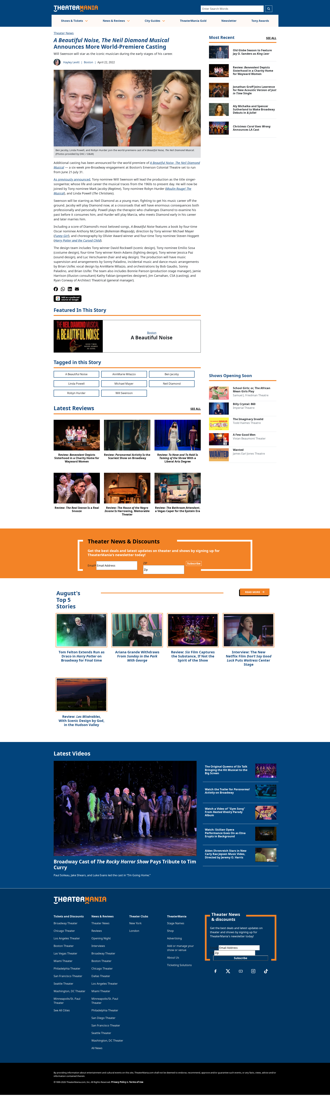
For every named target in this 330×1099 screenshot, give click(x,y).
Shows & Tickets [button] (72, 21)
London (134, 931)
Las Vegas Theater (65, 953)
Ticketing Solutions (179, 965)
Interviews (98, 946)
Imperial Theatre (244, 408)
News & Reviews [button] (114, 21)
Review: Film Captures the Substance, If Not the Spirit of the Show (193, 656)
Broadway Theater (66, 923)
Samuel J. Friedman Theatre (250, 395)
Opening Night (101, 938)
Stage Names (175, 923)
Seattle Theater (63, 983)
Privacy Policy (118, 1082)
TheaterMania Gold (193, 21)
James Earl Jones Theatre (249, 453)
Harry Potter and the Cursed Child (77, 240)
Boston (88, 62)
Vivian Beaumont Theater (249, 438)
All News (96, 1048)
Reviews (96, 931)
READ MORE (253, 592)
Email (92, 565)
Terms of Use (136, 1082)
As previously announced (72, 179)
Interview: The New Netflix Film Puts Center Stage (248, 658)
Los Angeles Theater (67, 938)
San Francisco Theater (68, 976)
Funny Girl (61, 236)
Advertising (174, 938)
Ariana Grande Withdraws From (137, 656)
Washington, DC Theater (69, 991)
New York (135, 923)
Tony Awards (260, 21)
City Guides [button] (153, 21)
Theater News (64, 33)
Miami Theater (63, 961)
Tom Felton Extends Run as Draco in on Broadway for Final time (81, 656)
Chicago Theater (64, 931)
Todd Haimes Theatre (247, 423)
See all (271, 38)
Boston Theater (64, 946)
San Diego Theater (103, 1018)
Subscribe (193, 563)
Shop (170, 931)
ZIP (145, 563)
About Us (173, 957)
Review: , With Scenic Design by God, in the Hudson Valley (81, 720)
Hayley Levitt (71, 62)
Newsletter (228, 21)
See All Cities (62, 1010)
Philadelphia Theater (67, 968)
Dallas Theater (100, 976)
